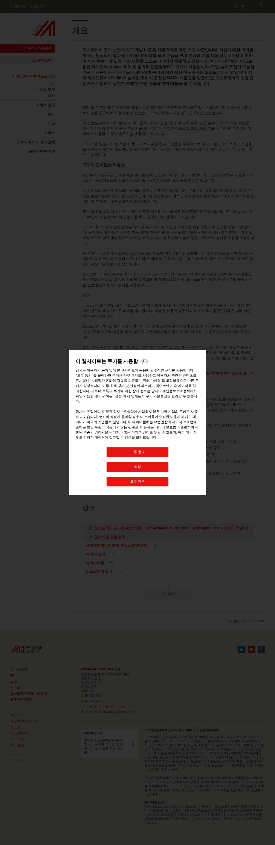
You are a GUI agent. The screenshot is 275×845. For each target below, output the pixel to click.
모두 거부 (137, 482)
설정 (137, 467)
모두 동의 (137, 452)
